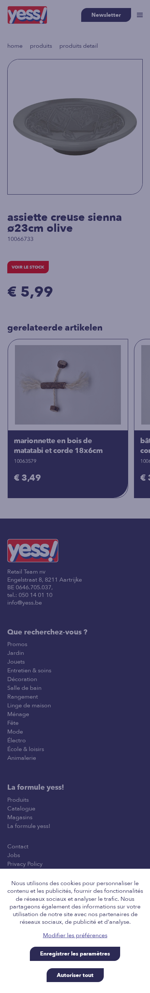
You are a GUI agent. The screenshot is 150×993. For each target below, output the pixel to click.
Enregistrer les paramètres (75, 953)
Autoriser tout (75, 975)
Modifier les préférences (75, 935)
